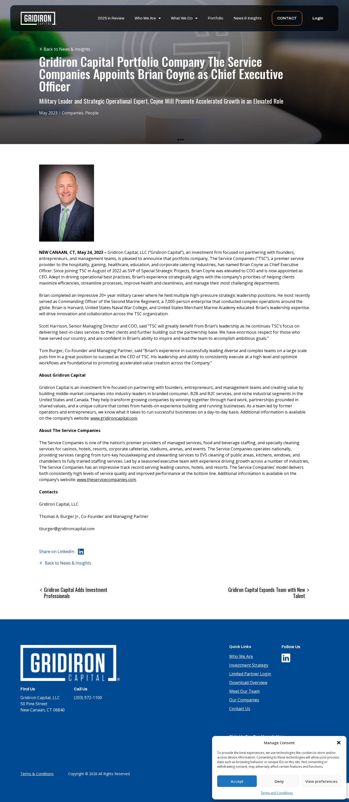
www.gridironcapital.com (113, 418)
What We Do (182, 18)
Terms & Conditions (37, 773)
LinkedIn (286, 656)
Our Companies (244, 700)
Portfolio (215, 18)
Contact (287, 18)
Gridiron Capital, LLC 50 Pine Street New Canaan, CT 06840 (42, 704)
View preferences (321, 781)
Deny (279, 781)
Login (317, 18)
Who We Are (145, 18)
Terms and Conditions (277, 793)
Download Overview (248, 682)
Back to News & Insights (67, 49)
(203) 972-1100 (88, 697)
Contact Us (239, 708)
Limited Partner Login (250, 674)
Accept (237, 781)
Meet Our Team (244, 691)
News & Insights (248, 18)
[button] (338, 742)
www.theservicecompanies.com (106, 479)
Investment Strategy (248, 665)
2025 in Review (111, 18)
